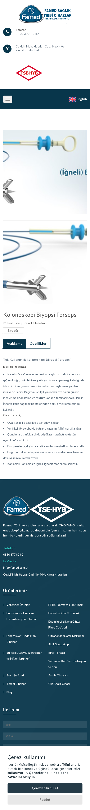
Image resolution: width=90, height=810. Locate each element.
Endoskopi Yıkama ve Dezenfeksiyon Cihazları (21, 616)
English (81, 99)
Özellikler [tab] (38, 343)
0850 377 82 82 (27, 34)
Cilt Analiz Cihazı (59, 683)
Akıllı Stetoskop (58, 644)
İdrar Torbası (56, 652)
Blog (9, 692)
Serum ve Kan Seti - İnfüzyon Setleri (67, 664)
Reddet (45, 799)
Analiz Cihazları (58, 675)
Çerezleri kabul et (45, 788)
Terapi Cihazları (16, 683)
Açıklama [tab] (15, 343)
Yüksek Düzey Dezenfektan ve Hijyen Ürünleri (24, 655)
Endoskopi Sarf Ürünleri (63, 613)
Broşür (13, 330)
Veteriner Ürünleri (18, 604)
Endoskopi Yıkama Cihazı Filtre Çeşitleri (64, 624)
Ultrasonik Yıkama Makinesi (66, 636)
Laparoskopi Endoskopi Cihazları (21, 638)
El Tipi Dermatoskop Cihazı (65, 604)
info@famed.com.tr (15, 567)
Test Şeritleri (15, 675)
